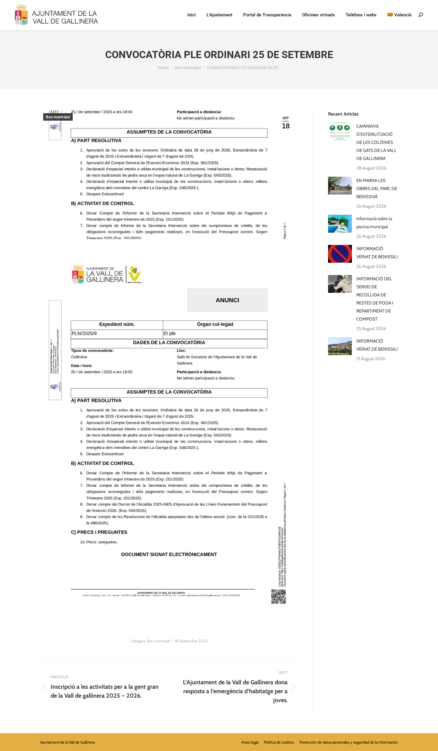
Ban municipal (58, 117)
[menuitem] (399, 15)
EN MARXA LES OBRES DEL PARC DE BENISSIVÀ (376, 188)
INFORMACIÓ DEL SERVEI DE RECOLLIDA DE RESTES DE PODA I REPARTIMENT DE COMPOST (374, 299)
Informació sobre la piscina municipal (374, 222)
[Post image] (340, 131)
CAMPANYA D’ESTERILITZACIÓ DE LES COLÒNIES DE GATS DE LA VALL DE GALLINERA (376, 142)
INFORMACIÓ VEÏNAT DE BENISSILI (377, 252)
